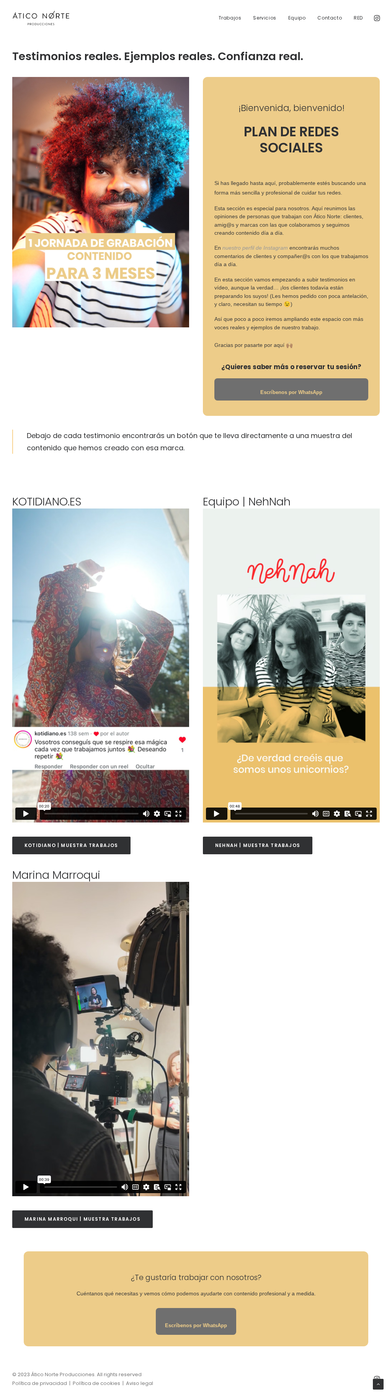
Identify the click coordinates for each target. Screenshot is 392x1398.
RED (358, 18)
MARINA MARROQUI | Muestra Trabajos (82, 1219)
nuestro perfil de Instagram (255, 248)
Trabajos (230, 18)
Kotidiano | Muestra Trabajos (71, 845)
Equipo (297, 18)
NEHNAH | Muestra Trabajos (257, 845)
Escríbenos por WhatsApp (196, 1325)
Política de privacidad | (42, 1383)
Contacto (329, 18)
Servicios (264, 18)
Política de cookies (96, 1383)
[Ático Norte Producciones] (41, 18)
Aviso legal (139, 1383)
